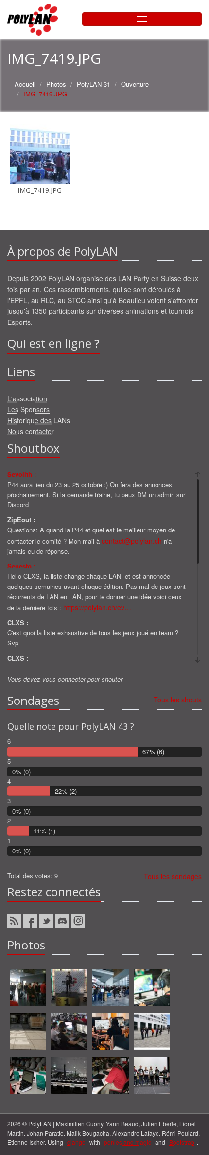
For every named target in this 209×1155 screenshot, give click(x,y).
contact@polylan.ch (132, 541)
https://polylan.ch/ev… (97, 607)
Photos (56, 84)
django (76, 1142)
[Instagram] (78, 921)
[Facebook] (30, 921)
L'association (27, 398)
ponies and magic (127, 1142)
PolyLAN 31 (93, 84)
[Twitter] (46, 921)
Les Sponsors (28, 409)
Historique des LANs (38, 420)
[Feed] (14, 921)
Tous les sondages (173, 876)
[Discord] (62, 921)
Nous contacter (30, 431)
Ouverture (135, 84)
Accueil (25, 84)
